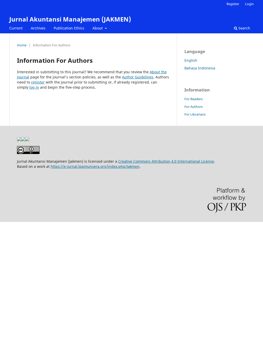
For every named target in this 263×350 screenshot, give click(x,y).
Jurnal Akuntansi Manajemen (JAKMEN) (70, 19)
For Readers (193, 99)
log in (34, 87)
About (98, 28)
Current (16, 28)
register (38, 82)
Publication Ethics (69, 28)
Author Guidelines (137, 77)
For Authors (193, 106)
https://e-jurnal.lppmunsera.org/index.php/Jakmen (95, 166)
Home (21, 45)
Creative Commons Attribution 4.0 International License (166, 161)
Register (233, 4)
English (190, 60)
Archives (38, 28)
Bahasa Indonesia (199, 68)
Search (243, 28)
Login (249, 4)
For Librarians (194, 114)
